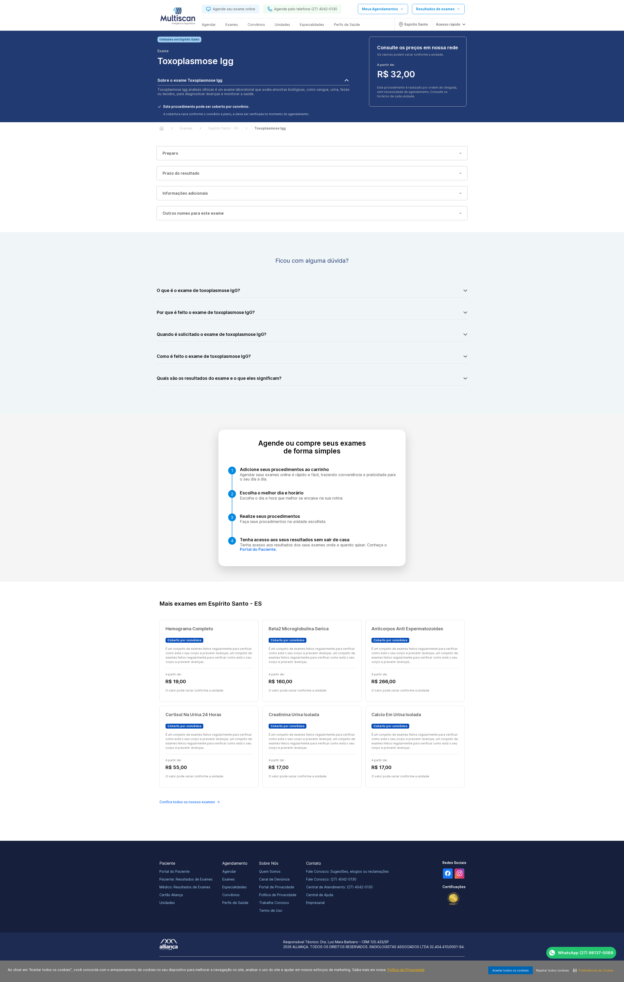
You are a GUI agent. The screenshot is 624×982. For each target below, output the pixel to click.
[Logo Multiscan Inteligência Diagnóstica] (177, 17)
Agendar (229, 871)
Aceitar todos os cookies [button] (510, 970)
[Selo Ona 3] (454, 898)
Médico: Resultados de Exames (184, 887)
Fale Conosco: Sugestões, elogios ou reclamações (347, 871)
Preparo (170, 153)
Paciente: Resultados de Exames (186, 879)
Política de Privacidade (406, 970)
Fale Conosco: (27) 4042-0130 (331, 879)
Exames (228, 879)
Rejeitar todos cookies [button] (552, 970)
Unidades (167, 903)
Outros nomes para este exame (193, 213)
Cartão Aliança (171, 895)
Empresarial (315, 903)
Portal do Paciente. (258, 549)
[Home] (161, 128)
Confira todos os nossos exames (187, 802)
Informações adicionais (185, 193)
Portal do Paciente (174, 871)
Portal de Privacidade (276, 887)
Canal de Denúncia (274, 879)
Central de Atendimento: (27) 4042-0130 (339, 887)
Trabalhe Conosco (274, 903)
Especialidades (234, 887)
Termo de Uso (270, 910)
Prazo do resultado (181, 173)
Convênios (231, 895)
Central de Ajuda (319, 895)
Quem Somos (270, 871)
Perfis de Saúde (235, 903)
